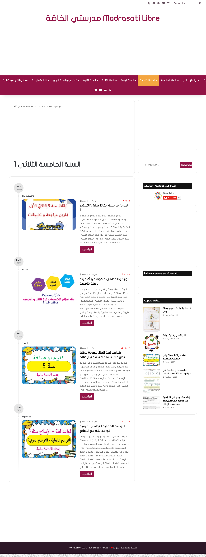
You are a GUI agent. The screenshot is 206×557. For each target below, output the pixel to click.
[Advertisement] (103, 49)
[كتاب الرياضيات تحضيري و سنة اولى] (151, 319)
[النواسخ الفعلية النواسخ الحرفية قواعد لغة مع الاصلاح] (49, 439)
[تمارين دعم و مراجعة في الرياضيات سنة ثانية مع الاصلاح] (151, 381)
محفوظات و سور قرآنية (15, 80)
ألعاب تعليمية (39, 80)
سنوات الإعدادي (191, 80)
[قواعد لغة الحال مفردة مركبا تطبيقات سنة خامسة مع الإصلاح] (49, 365)
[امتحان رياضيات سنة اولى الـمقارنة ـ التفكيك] (151, 360)
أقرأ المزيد (87, 249)
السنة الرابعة (127, 80)
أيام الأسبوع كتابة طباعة (174, 335)
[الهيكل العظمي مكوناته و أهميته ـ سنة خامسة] (49, 288)
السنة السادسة (168, 80)
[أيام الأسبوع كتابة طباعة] (151, 343)
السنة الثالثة (108, 80)
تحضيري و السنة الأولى (65, 80)
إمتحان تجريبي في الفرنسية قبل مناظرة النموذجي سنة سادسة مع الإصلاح (176, 400)
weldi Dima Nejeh (89, 201)
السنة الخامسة (147, 80)
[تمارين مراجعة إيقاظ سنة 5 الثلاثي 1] (49, 214)
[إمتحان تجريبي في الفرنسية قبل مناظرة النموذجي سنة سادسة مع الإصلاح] (151, 403)
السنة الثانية (89, 80)
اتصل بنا (116, 548)
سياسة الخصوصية (129, 548)
